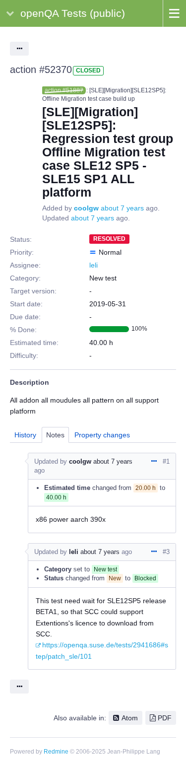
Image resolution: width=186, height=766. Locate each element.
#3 (166, 552)
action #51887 (64, 90)
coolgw (86, 208)
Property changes (102, 435)
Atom (130, 718)
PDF (165, 718)
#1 (166, 461)
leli (93, 265)
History (25, 435)
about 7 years (122, 208)
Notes (55, 435)
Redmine (56, 751)
